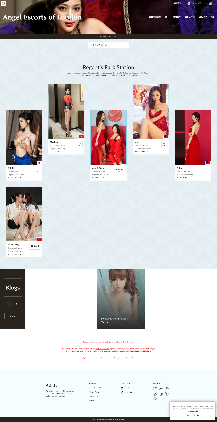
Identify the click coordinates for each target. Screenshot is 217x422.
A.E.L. (52, 385)
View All (12, 316)
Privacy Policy (94, 392)
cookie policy (194, 411)
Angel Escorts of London (42, 16)
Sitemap (92, 400)
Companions (155, 17)
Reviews (177, 17)
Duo (167, 17)
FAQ (212, 17)
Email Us (128, 388)
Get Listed (190, 17)
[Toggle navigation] (145, 17)
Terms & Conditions (96, 388)
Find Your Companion (100, 45)
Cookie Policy (94, 396)
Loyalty (203, 17)
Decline (196, 415)
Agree (188, 415)
